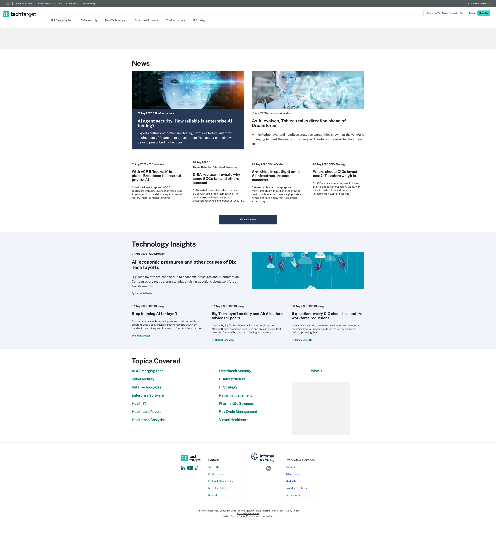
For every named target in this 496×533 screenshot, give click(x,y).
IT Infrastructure (175, 20)
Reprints (213, 495)
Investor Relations (296, 488)
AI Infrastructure (164, 113)
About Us (213, 467)
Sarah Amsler (142, 335)
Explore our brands (477, 3)
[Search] (461, 13)
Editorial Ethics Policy (220, 481)
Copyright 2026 (228, 510)
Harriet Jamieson (224, 340)
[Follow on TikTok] (196, 468)
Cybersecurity (89, 20)
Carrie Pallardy (143, 293)
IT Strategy (199, 20)
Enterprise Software (146, 20)
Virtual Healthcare (233, 420)
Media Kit (291, 481)
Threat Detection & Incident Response (215, 167)
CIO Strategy (338, 164)
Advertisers (292, 474)
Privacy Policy (291, 510)
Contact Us (292, 467)
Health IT (139, 403)
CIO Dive (57, 3)
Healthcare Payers (146, 412)
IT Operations (156, 164)
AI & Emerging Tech (61, 20)
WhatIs (316, 371)
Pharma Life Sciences (236, 403)
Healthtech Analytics (148, 420)
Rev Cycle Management (238, 412)
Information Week (24, 3)
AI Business (72, 3)
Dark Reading (88, 3)
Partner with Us (295, 495)
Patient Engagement (235, 395)
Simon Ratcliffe (303, 340)
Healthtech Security (235, 371)
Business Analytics (280, 113)
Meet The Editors (218, 488)
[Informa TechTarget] (7, 3)
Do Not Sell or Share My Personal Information (248, 516)
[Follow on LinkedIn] (183, 468)
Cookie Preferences (248, 513)
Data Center (276, 164)
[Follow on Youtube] (190, 468)
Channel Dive (43, 3)
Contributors (215, 474)
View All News (248, 219)
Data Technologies (116, 20)
